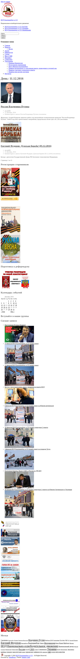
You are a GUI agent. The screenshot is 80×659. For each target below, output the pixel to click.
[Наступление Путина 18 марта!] (19, 342)
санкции (44, 652)
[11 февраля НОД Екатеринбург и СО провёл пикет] (19, 385)
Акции (7, 51)
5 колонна (4, 640)
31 (13, 309)
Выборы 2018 (49, 640)
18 (16, 305)
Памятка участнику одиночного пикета (22, 70)
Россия (22, 649)
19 (2, 307)
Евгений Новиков (74, 640)
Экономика (71, 649)
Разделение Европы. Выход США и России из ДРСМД (23, 471)
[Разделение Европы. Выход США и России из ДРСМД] (19, 488)
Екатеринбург (34, 643)
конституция (17, 652)
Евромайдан (24, 643)
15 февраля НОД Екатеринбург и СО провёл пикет (22, 343)
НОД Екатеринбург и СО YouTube (16, 26)
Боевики (16, 640)
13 (4, 305)
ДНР (66, 640)
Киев (57, 643)
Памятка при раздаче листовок (19, 72)
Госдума (62, 640)
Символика (8, 59)
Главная (7, 45)
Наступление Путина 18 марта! (15, 325)
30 (11, 309)
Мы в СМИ (8, 56)
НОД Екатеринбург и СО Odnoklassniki (18, 30)
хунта (53, 652)
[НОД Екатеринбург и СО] (2, 655)
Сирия (36, 649)
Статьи (7, 54)
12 (2, 305)
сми (49, 652)
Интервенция (49, 643)
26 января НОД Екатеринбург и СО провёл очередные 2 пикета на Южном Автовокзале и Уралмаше (38, 489)
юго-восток (60, 652)
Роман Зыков (15, 649)
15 (9, 305)
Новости (7, 47)
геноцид (9, 652)
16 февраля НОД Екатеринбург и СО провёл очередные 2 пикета (26, 427)
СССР (27, 649)
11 (16, 303)
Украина (52, 649)
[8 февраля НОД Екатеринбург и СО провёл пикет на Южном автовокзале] (19, 426)
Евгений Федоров (11, 642)
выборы (3, 652)
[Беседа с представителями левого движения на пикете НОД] (19, 404)
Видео (11, 49)
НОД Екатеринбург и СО (9, 20)
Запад (42, 643)
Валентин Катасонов (23, 640)
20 (4, 307)
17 (13, 305)
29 (9, 309)
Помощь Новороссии (16, 63)
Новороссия (8, 649)
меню (3, 38)
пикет (23, 652)
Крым (61, 643)
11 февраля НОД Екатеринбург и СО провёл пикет (22, 365)
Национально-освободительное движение (32, 646)
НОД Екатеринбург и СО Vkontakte (16, 28)
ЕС (68, 640)
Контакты (8, 73)
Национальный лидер (66, 646)
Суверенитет (42, 649)
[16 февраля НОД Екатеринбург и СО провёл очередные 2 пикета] (19, 447)
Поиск (3, 35)
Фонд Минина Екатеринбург (18, 66)
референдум (38, 652)
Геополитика (56, 640)
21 (6, 307)
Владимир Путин (36, 640)
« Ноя (3, 312)
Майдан (66, 643)
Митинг (71, 643)
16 (11, 305)
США (31, 649)
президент (29, 652)
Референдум (9, 52)
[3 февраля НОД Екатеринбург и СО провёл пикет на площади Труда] (19, 469)
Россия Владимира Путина (15, 106)
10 (13, 303)
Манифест (8, 58)
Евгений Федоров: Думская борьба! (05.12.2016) (26, 146)
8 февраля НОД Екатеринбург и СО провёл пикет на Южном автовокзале (29, 406)
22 (9, 307)
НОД (4, 646)
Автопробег (11, 640)
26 (2, 309)
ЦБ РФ (58, 649)
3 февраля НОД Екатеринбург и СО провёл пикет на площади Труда (27, 449)
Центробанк (63, 649)
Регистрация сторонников (17, 65)
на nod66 (8, 111)
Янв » (12, 312)
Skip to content (5, 1)
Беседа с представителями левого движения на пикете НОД (25, 387)
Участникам (9, 61)
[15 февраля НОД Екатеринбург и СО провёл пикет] (19, 363)
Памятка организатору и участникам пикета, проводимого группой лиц (33, 68)
